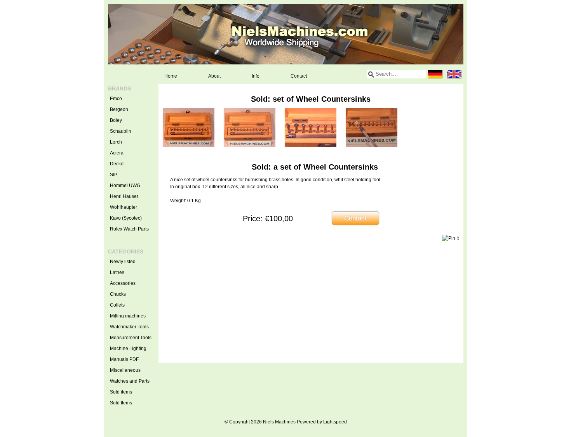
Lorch (116, 142)
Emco (116, 98)
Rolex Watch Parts (129, 229)
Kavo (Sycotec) (126, 218)
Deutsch (435, 74)
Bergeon (119, 109)
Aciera (117, 153)
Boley (116, 120)
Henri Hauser (124, 196)
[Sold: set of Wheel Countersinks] (188, 145)
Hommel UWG (125, 185)
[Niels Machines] (285, 34)
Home (170, 76)
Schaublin (120, 131)
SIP (113, 174)
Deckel (117, 163)
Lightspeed (335, 422)
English (454, 74)
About (214, 76)
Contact (299, 76)
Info (255, 76)
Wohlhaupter (123, 207)
